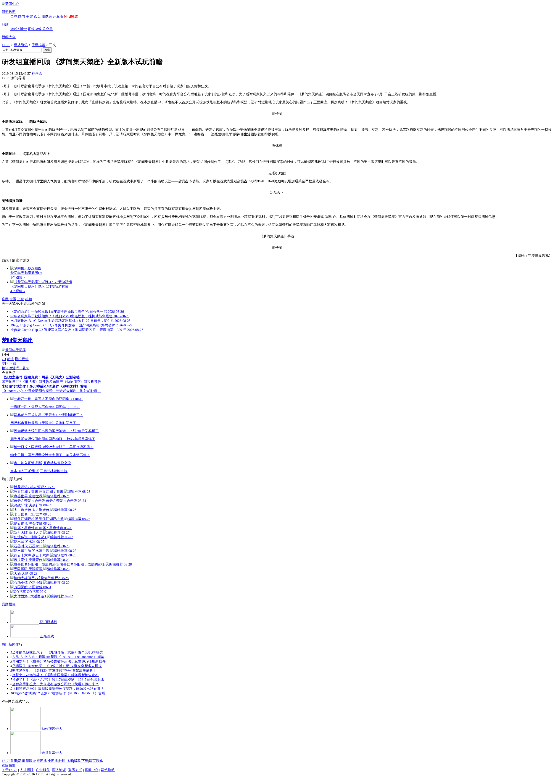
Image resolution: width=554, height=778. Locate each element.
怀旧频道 (71, 16)
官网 (5, 299)
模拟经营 (22, 359)
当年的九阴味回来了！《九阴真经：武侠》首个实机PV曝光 (57, 652)
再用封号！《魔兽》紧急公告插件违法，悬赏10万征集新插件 (59, 661)
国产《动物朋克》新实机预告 (78, 382)
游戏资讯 (21, 45)
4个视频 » (17, 291)
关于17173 (9, 770)
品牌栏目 (9, 604)
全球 (13, 16)
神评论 (37, 73)
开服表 (58, 16)
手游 (29, 16)
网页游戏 (96, 761)
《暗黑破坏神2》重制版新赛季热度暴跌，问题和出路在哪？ (58, 688)
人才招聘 (27, 770)
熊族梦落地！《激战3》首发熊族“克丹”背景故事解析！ (54, 670)
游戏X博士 (18, 29)
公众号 (47, 29)
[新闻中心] (10, 4)
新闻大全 (9, 37)
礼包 (28, 299)
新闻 (21, 761)
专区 (13, 299)
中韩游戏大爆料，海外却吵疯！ (76, 391)
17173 (6, 45)
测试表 (47, 16)
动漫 (10, 359)
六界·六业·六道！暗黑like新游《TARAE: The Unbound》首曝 (58, 657)
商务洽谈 (59, 770)
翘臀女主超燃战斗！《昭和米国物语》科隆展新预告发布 (55, 675)
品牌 (5, 24)
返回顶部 (9, 765)
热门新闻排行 (12, 644)
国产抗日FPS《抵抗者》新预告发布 (29, 382)
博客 (77, 761)
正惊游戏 (35, 29)
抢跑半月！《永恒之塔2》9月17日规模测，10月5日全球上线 (58, 679)
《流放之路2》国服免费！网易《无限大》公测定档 (41, 377)
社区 (62, 761)
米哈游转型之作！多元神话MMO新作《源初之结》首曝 (44, 386)
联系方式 (75, 770)
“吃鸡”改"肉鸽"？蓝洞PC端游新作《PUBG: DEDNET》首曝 (59, 693)
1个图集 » (17, 277)
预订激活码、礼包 (15, 368)
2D (4, 359)
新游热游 (9, 12)
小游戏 (53, 761)
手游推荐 (38, 45)
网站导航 (108, 770)
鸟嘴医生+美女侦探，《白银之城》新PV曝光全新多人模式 (57, 666)
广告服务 (43, 770)
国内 (21, 16)
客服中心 (91, 770)
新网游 (31, 761)
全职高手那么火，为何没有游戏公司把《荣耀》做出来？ (55, 684)
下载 (20, 299)
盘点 (37, 16)
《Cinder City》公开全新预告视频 (27, 391)
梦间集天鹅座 (17, 340)
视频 (69, 761)
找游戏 (42, 761)
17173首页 (9, 761)
